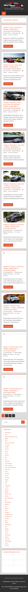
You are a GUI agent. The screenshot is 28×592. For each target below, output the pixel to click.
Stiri (6, 526)
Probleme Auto (8, 514)
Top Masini (7, 535)
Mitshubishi (8, 502)
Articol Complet (7, 46)
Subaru (7, 529)
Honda (6, 475)
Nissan (6, 508)
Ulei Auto (7, 539)
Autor (3, 586)
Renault (5, 34)
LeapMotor (7, 486)
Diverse (7, 455)
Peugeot (7, 512)
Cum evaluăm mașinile (18, 586)
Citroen (7, 449)
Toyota (6, 537)
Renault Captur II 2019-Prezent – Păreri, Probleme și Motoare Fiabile (13, 307)
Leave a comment (13, 34)
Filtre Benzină (8, 463)
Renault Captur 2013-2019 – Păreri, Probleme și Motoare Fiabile (13, 349)
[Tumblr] (19, 562)
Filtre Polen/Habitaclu (10, 467)
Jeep (6, 481)
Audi (6, 434)
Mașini (6, 492)
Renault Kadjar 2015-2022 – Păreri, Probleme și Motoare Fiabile (13, 390)
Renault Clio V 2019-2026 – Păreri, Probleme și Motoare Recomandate (12, 29)
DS (6, 457)
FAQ (25, 586)
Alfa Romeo (8, 432)
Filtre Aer (7, 461)
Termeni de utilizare (14, 581)
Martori (7, 490)
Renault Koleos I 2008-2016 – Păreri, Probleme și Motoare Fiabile (13, 268)
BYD (6, 440)
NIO (6, 506)
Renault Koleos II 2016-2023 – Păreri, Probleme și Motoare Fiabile (13, 226)
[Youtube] (14, 568)
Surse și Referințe (14, 588)
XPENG (7, 545)
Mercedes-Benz (9, 498)
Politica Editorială (8, 586)
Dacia (6, 453)
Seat (6, 520)
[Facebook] (8, 557)
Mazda (6, 496)
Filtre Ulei (7, 469)
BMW (6, 438)
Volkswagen (8, 541)
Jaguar (6, 479)
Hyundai (7, 477)
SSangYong (8, 524)
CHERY (7, 447)
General (7, 473)
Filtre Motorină (8, 465)
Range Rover (8, 516)
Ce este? (7, 445)
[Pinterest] (19, 557)
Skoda (6, 522)
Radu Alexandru (17, 33)
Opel (6, 510)
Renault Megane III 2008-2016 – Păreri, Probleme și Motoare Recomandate (13, 186)
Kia (6, 483)
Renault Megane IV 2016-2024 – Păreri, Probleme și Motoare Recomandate (13, 147)
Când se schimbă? (9, 443)
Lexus (6, 488)
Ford (6, 471)
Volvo (6, 543)
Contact (14, 583)
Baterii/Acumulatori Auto (11, 436)
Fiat (6, 459)
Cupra (6, 451)
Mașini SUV (7, 232)
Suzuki (6, 531)
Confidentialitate (6, 581)
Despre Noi (22, 581)
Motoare (7, 504)
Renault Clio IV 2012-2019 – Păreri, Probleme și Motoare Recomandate (13, 67)
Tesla (6, 533)
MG (6, 500)
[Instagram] (8, 562)
